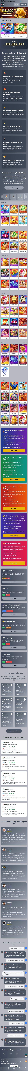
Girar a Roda (14, 563)
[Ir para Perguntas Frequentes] (26, 1055)
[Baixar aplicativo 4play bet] (24, 1053)
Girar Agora (14, 508)
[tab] (6, 197)
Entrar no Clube (14, 535)
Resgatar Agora (14, 450)
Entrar (16, 4)
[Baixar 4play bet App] (14, 12)
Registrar (23, 4)
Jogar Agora (14, 582)
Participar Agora (14, 479)
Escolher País (24, 1)
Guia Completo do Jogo (14, 731)
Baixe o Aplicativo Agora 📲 (14, 188)
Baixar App (14, 1066)
